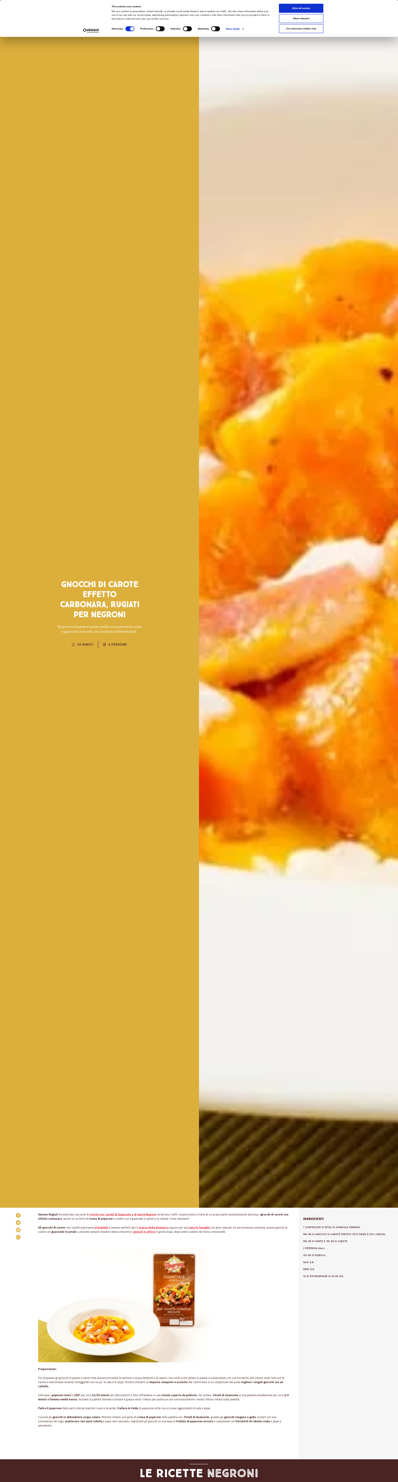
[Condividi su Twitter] (18, 1222)
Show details (233, 29)
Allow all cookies (301, 8)
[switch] (160, 28)
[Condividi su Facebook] (18, 1215)
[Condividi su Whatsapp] (18, 1237)
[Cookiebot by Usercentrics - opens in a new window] (91, 30)
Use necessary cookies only (301, 28)
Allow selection (301, 18)
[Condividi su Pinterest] (18, 1229)
